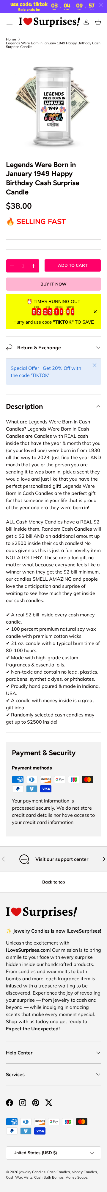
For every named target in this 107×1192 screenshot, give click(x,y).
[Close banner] (95, 312)
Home (11, 39)
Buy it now (53, 284)
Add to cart (73, 265)
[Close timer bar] (101, 4)
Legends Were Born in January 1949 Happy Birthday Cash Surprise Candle (53, 45)
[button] (98, 22)
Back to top (53, 882)
